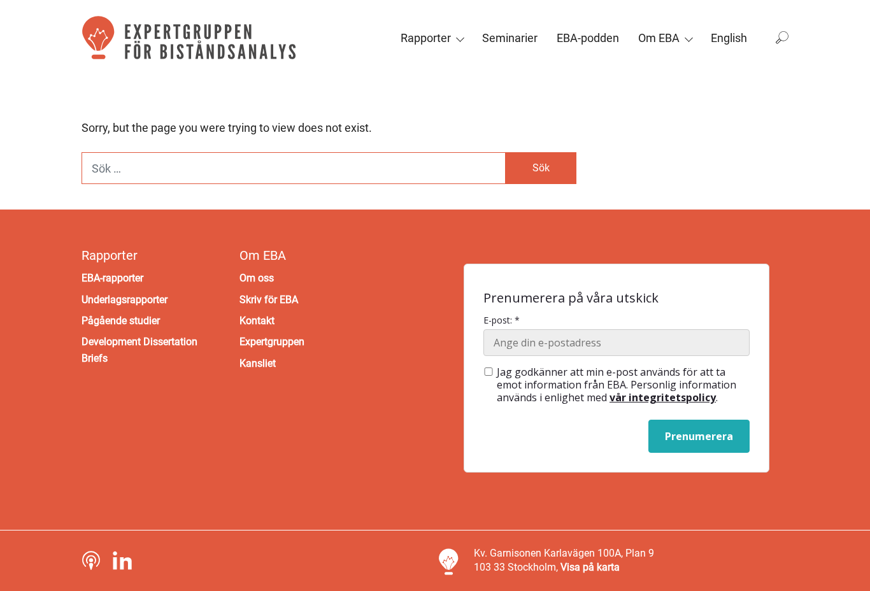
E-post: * (501, 320)
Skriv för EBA (268, 300)
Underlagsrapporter (125, 300)
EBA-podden (588, 38)
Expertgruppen (271, 342)
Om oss (256, 278)
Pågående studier (121, 321)
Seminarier (510, 38)
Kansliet (257, 363)
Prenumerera (699, 436)
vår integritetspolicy (663, 397)
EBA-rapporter (112, 278)
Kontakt (257, 321)
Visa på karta (590, 567)
